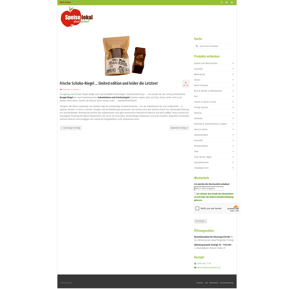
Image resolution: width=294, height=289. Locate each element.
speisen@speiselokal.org (208, 267)
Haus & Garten (201, 129)
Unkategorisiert (201, 168)
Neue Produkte (201, 85)
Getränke (198, 118)
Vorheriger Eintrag (71, 127)
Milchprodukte (201, 145)
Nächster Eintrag (178, 127)
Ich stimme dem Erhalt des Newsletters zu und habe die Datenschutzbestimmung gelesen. (214, 197)
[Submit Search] (196, 46)
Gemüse (198, 112)
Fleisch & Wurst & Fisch (205, 101)
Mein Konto (65, 2)
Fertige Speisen (201, 107)
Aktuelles (76, 90)
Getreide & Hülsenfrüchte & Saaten (210, 123)
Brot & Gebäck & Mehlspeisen (208, 90)
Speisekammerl (201, 162)
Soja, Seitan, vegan (202, 157)
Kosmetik (198, 140)
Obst (196, 151)
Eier (196, 96)
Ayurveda (198, 68)
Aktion (197, 79)
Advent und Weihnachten (206, 63)
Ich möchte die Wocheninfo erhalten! (211, 184)
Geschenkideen (201, 134)
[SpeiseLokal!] (87, 16)
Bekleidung (199, 74)
